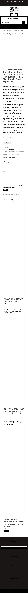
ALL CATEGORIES (12, 19)
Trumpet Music (10, 138)
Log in (14, 569)
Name (4, 171)
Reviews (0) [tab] (7, 142)
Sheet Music (16, 30)
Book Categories (9, 30)
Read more (6, 530)
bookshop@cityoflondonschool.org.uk (15, 1)
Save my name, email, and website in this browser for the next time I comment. (14, 186)
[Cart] (14, 27)
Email (4, 177)
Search (23, 22)
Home (4, 30)
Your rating (5, 159)
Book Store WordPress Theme (10, 591)
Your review (6, 162)
